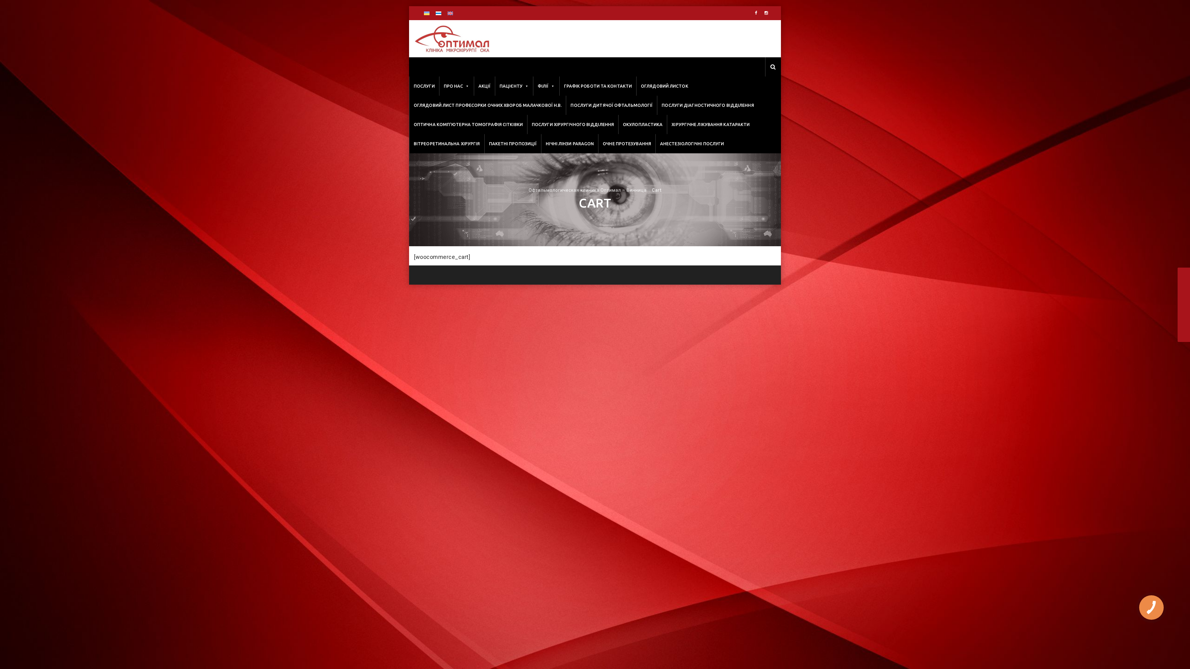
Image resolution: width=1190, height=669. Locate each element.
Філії (543, 86)
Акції (484, 86)
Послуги (424, 86)
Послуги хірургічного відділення (573, 124)
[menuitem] (427, 13)
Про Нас (453, 86)
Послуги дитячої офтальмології (612, 105)
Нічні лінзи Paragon (570, 143)
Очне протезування (627, 143)
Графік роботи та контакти (598, 86)
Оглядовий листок (664, 86)
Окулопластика (643, 124)
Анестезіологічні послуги (692, 143)
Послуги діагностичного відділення (708, 105)
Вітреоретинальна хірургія (447, 143)
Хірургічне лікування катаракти (711, 124)
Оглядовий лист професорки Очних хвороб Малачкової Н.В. (488, 105)
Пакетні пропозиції (513, 143)
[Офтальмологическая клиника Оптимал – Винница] (452, 39)
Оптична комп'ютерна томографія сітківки (468, 124)
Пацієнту (511, 86)
